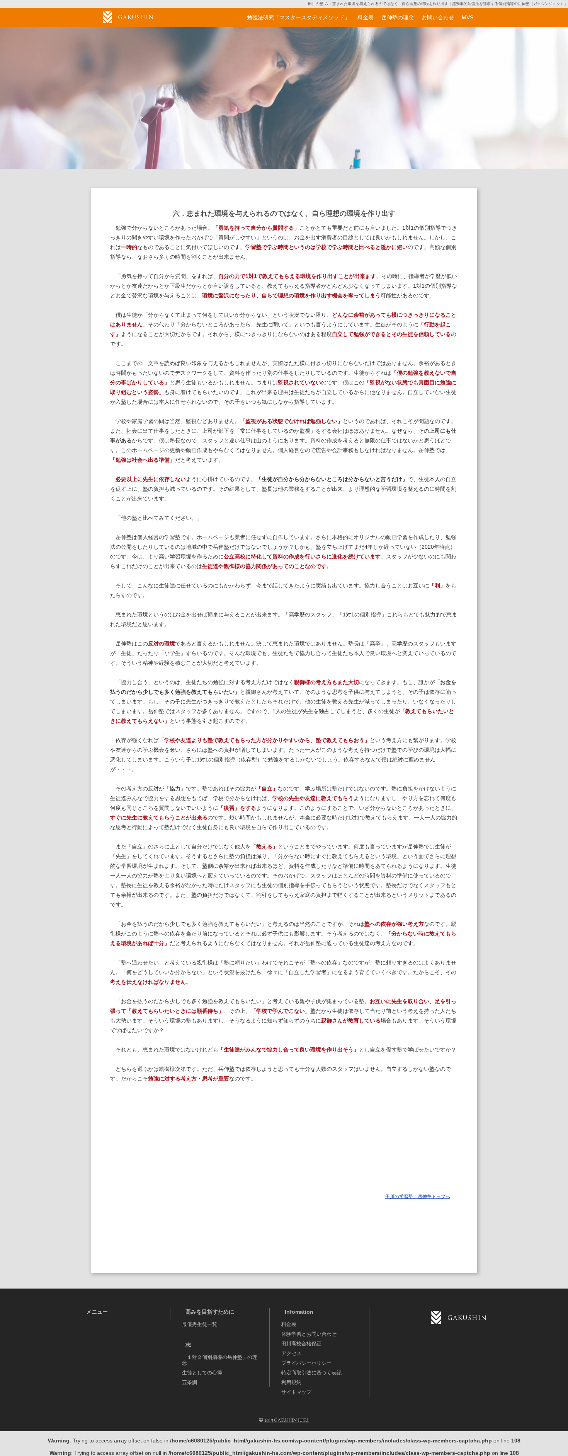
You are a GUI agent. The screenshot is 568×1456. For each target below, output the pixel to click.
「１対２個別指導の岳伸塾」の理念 (219, 1360)
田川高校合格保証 (301, 1344)
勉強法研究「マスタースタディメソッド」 (298, 17)
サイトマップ (296, 1392)
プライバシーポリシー (306, 1363)
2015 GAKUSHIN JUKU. (286, 1420)
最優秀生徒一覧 (199, 1324)
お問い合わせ (438, 17)
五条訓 (189, 1382)
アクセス (291, 1353)
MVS (467, 17)
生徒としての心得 (202, 1373)
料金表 (288, 1324)
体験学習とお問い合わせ (309, 1334)
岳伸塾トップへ (417, 1196)
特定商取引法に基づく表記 (311, 1373)
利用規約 (291, 1382)
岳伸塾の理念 (397, 17)
